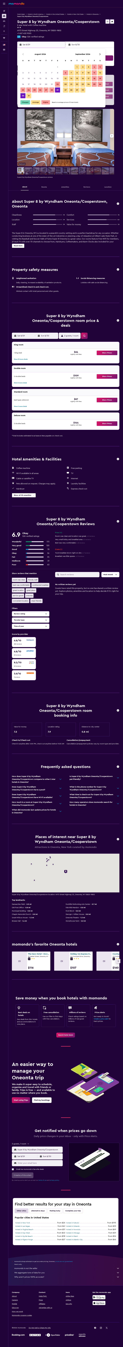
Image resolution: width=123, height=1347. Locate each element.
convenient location (20, 601)
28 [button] (52, 90)
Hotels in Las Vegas (22, 1226)
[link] (65, 1035)
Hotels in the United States (55, 14)
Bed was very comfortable (70, 543)
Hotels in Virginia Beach (24, 1229)
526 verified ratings (35, 37)
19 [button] (40, 84)
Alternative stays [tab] (38, 1211)
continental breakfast (40, 585)
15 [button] (57, 78)
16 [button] (23, 84)
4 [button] (34, 73)
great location (18, 590)
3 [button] (28, 73)
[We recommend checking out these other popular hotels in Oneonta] (118, 944)
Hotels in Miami (72, 1236)
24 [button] (29, 90)
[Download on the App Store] (98, 1303)
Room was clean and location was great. (75, 536)
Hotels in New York (22, 1223)
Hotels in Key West (22, 1233)
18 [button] (34, 84)
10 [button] (29, 78)
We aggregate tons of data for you (29, 1273)
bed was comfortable (21, 585)
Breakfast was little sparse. (69, 556)
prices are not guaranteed (64, 1261)
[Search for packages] (4, 26)
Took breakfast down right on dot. (72, 553)
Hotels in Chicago (73, 1233)
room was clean (19, 580)
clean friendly (36, 601)
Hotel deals (21, 14)
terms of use (43, 1180)
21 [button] (52, 84)
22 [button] (57, 84)
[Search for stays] (4, 16)
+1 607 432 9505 (24, 33)
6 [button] (46, 73)
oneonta (29, 595)
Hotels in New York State (75, 14)
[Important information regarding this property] (118, 710)
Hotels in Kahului (72, 1223)
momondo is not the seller (25, 1268)
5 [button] (40, 73)
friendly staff (32, 580)
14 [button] (52, 78)
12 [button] (40, 78)
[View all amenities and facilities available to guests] (118, 459)
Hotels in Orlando (73, 1226)
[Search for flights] (4, 11)
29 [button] (57, 90)
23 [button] (23, 90)
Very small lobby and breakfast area (73, 539)
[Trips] (4, 38)
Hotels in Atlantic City (74, 1240)
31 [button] (29, 96)
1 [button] (57, 67)
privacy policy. (54, 1180)
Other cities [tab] (21, 1211)
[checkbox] (24, 642)
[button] (4, 3)
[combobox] (39, 1149)
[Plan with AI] (4, 31)
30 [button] (23, 96)
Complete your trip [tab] (73, 1211)
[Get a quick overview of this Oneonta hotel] (118, 203)
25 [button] (34, 90)
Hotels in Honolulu (73, 1229)
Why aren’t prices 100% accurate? (29, 1277)
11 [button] (34, 78)
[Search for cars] (4, 21)
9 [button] (23, 78)
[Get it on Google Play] (98, 1297)
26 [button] (40, 90)
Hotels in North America (35, 14)
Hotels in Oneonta (92, 14)
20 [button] (46, 84)
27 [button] (46, 90)
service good (18, 595)
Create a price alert (101, 1019)
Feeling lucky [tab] (55, 1211)
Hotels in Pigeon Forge (24, 1240)
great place (31, 590)
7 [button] (51, 73)
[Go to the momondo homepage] (16, 3)
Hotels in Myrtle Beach (24, 1236)
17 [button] (29, 84)
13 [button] (46, 78)
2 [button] (23, 73)
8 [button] (57, 73)
